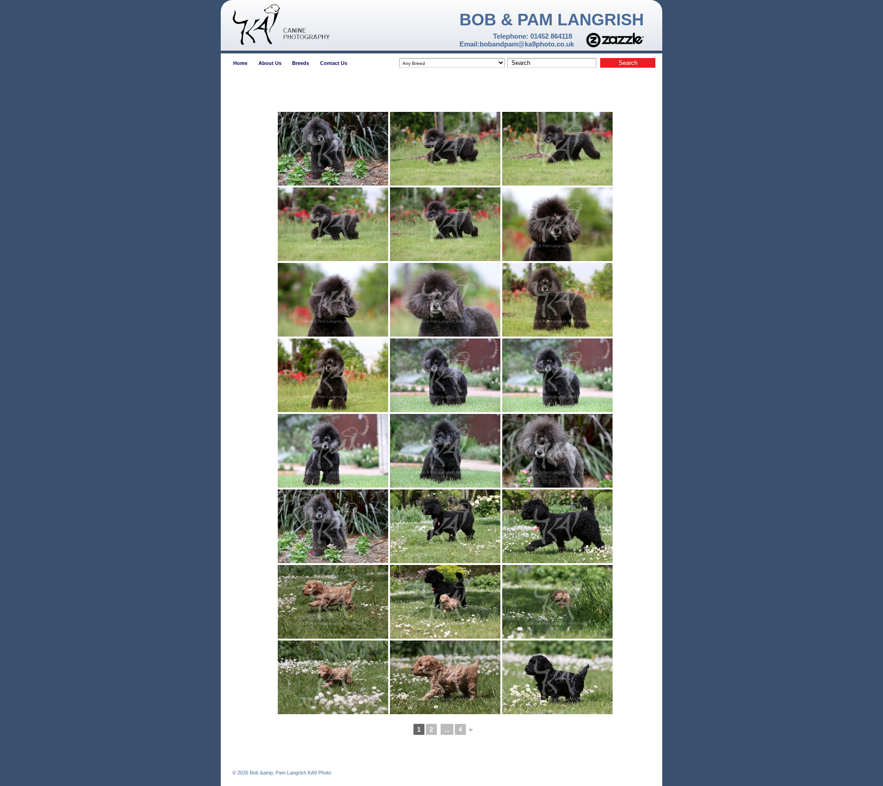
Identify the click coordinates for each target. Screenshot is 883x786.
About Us (269, 63)
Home (240, 63)
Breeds (300, 63)
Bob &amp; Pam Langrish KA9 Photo (289, 772)
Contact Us (333, 63)
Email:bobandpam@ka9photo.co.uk (516, 44)
